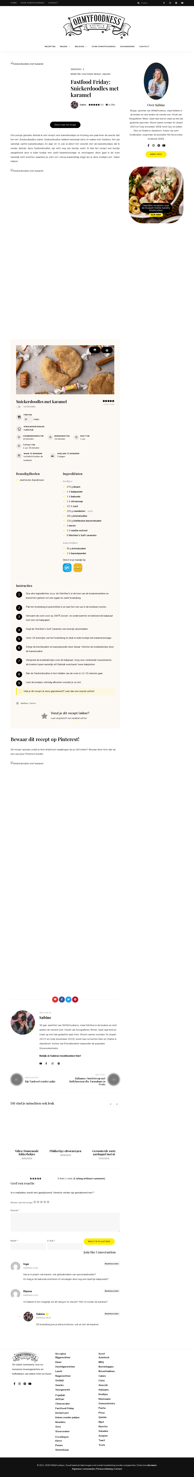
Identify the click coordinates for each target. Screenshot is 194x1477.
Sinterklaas (62, 1450)
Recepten (50, 46)
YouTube (41, 1063)
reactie (83, 691)
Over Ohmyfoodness (33, 3)
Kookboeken (127, 46)
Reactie (15, 1210)
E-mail (51, 1240)
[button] (107, 350)
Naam (14, 1240)
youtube (182, 3)
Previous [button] (111, 1104)
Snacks (107, 74)
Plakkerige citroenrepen (65, 1151)
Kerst (58, 1440)
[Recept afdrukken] (95, 350)
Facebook (47, 1063)
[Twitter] (68, 999)
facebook (164, 3)
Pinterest (60, 1063)
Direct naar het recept (65, 124)
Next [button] (117, 1104)
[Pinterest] (75, 999)
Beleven (79, 46)
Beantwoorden (112, 1263)
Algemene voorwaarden (83, 1469)
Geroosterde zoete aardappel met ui (104, 1152)
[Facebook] (62, 999)
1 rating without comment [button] (89, 1178)
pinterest (176, 3)
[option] (27, 1135)
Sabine (83, 104)
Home (14, 3)
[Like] (55, 999)
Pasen (59, 1445)
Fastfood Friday (91, 74)
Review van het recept (21, 1202)
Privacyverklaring (104, 1469)
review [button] (75, 718)
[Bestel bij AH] (67, 567)
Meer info (156, 154)
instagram (170, 3)
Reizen (63, 46)
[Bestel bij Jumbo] (78, 567)
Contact (53, 3)
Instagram (54, 1063)
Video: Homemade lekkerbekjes (27, 1152)
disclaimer (152, 1465)
